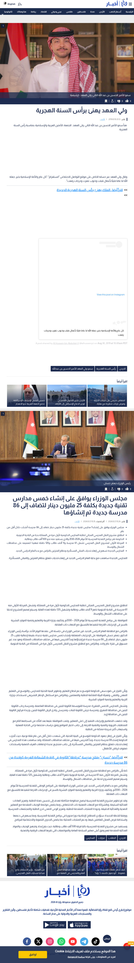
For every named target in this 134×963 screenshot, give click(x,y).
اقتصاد (44, 11)
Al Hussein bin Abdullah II (66, 343)
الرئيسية (129, 11)
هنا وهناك (21, 11)
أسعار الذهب (115, 11)
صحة (92, 11)
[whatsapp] (61, 941)
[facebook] (27, 941)
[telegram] (84, 941)
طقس (69, 11)
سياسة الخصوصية (76, 957)
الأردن (102, 11)
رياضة (33, 11)
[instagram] (50, 941)
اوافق (33, 954)
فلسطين (81, 11)
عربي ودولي (56, 11)
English (11, 4)
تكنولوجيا (8, 11)
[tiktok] (96, 941)
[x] (38, 941)
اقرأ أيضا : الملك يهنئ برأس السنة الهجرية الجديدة (90, 190)
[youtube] (73, 941)
